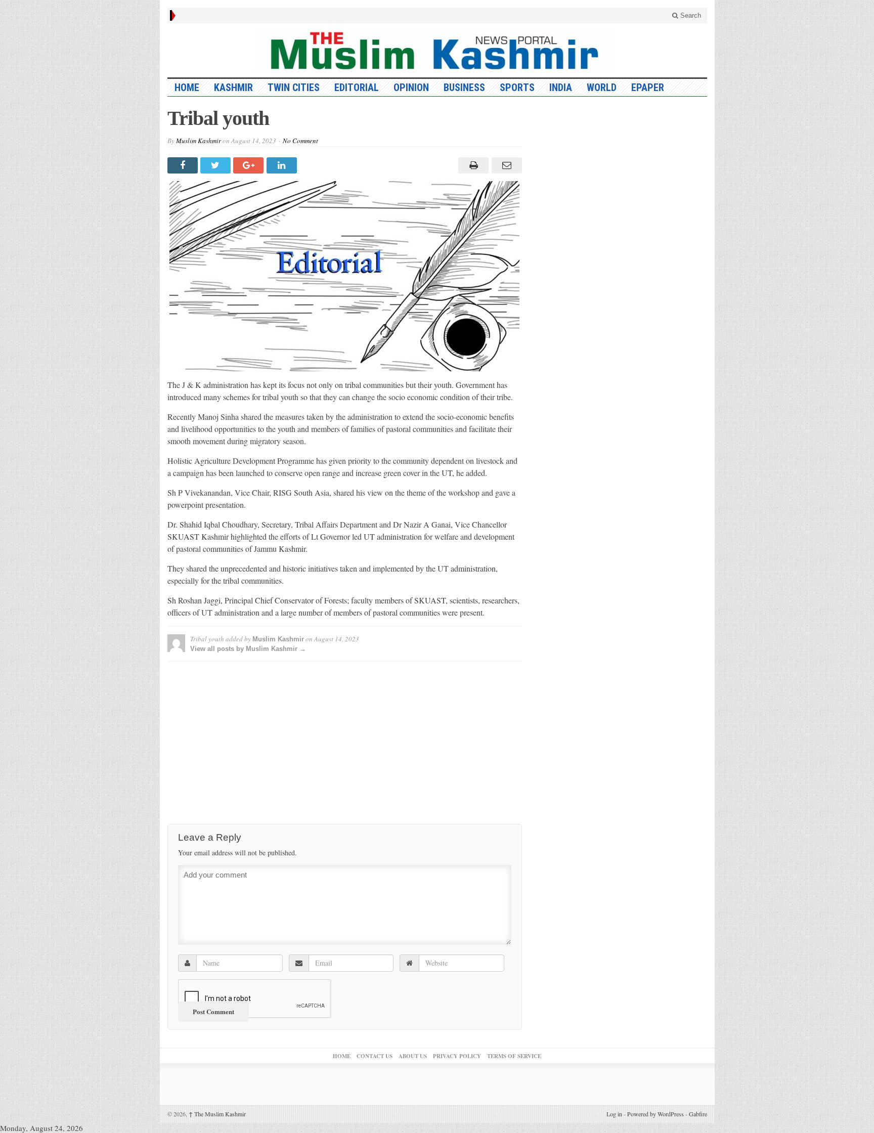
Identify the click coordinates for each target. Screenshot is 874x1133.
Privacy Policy (457, 1056)
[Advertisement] (344, 740)
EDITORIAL (356, 87)
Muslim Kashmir (198, 140)
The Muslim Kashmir (217, 1114)
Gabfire (698, 1114)
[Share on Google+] (249, 165)
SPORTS (517, 87)
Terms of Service (514, 1056)
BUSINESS (464, 87)
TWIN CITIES (294, 87)
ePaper (647, 87)
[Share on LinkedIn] (283, 165)
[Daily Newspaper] (437, 50)
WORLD (602, 87)
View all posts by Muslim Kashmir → (248, 648)
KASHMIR (233, 87)
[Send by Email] (505, 165)
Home (342, 1056)
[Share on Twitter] (216, 165)
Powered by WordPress (655, 1114)
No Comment (300, 140)
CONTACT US (374, 1056)
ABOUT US (413, 1056)
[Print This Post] (472, 165)
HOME (186, 87)
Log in (614, 1114)
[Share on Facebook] (183, 165)
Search (689, 15)
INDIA (560, 87)
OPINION (411, 87)
